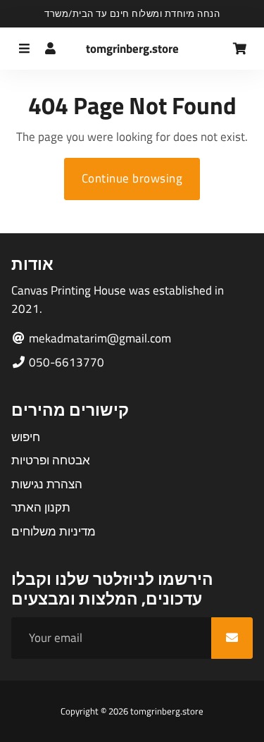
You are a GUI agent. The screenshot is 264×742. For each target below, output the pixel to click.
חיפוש (25, 437)
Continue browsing (132, 178)
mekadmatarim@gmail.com (98, 338)
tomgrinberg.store (166, 711)
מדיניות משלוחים (53, 531)
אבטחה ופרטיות (50, 460)
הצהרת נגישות (46, 484)
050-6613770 (65, 362)
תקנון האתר (40, 508)
